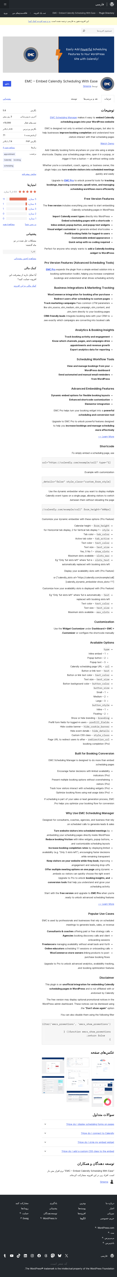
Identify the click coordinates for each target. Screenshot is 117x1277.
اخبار (112, 1208)
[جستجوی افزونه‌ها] (84, 31)
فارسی (104, 1255)
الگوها (83, 1218)
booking (17, 160)
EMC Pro (69, 180)
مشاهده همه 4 (9, 147)
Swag (24, 1218)
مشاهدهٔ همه (9, 224)
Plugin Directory (106, 13)
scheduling (8, 166)
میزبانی (110, 1213)
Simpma (87, 86)
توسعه (74, 98)
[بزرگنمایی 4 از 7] (85, 1073)
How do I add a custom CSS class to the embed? (87, 1151)
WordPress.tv (48, 1218)
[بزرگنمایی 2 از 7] (110, 1082)
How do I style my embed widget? (96, 1142)
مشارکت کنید (22, 1203)
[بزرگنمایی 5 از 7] (85, 1094)
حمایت (24, 1213)
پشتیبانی (7, 98)
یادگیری (53, 1203)
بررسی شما (30, 224)
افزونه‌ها (82, 1213)
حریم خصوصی (107, 1218)
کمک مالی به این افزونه (25, 285)
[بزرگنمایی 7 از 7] (60, 1079)
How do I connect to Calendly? (97, 1133)
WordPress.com (104, 1227)
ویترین (83, 1203)
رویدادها (25, 1208)
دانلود (7, 84)
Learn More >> (106, 436)
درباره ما (110, 1203)
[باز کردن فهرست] (4, 4)
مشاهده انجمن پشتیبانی (25, 258)
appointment (9, 154)
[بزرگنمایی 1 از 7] (110, 1061)
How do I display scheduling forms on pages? (90, 1124)
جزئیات (107, 98)
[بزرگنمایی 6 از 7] (60, 1061)
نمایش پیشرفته (29, 174)
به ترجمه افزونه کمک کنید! (39, 21)
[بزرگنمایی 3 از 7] (85, 1061)
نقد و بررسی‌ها (91, 98)
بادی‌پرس (108, 1243)
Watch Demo (107, 143)
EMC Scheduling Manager (63, 117)
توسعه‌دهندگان (50, 1213)
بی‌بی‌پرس (108, 1238)
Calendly (7, 160)
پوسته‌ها (82, 1208)
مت (111, 1232)
